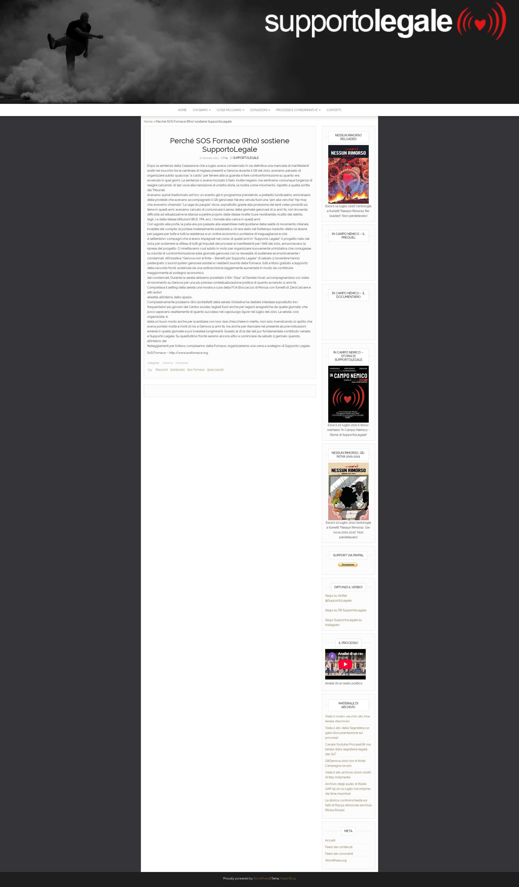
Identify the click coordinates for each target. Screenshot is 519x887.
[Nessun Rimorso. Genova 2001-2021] (348, 491)
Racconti (161, 369)
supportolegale (246, 157)
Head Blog (288, 878)
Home (182, 110)
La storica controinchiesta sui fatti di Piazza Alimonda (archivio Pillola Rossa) (348, 805)
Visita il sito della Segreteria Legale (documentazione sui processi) (347, 733)
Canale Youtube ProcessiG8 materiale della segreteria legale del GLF (348, 749)
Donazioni (259, 110)
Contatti (334, 110)
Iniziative (168, 362)
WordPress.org (335, 860)
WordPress (261, 878)
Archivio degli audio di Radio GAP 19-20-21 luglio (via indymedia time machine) (348, 789)
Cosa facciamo (229, 110)
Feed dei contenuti (338, 847)
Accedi (330, 840)
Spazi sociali (215, 369)
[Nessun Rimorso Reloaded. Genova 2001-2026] (348, 174)
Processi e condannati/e (297, 110)
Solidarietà (181, 362)
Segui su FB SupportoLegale (345, 610)
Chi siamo (201, 110)
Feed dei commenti (339, 854)
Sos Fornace (195, 369)
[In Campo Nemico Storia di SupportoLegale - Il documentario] (348, 394)
